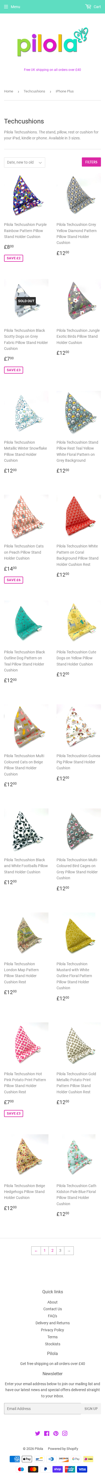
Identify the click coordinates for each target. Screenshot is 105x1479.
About (52, 1302)
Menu (15, 7)
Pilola (39, 1449)
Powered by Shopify (63, 1449)
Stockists (52, 1344)
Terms (52, 1337)
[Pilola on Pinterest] (56, 1434)
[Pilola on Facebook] (47, 1434)
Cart (97, 7)
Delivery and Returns (53, 1323)
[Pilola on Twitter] (37, 1434)
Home (8, 91)
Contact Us (52, 1309)
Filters (91, 162)
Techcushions (34, 91)
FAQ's (52, 1316)
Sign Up (91, 1409)
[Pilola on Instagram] (65, 1434)
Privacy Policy (52, 1330)
